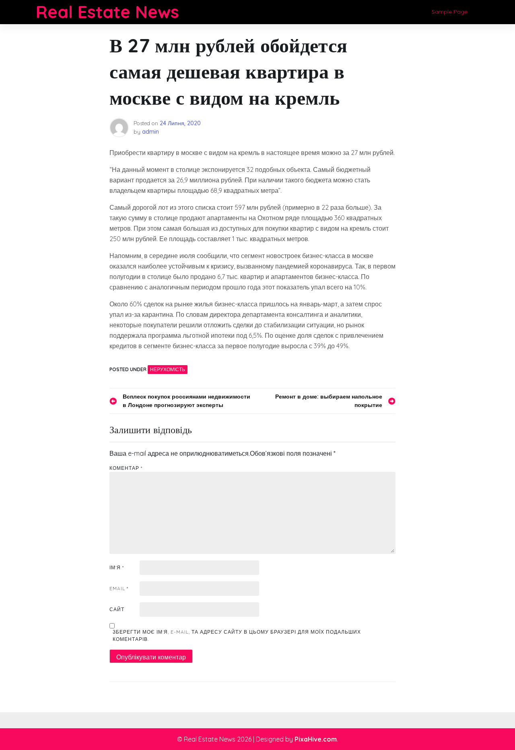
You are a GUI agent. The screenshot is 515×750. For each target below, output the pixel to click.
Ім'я (116, 567)
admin (150, 131)
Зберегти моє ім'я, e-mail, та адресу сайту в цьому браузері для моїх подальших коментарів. (237, 635)
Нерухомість (167, 369)
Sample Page (450, 11)
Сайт (116, 609)
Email (118, 588)
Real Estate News (107, 12)
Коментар (125, 468)
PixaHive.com (316, 739)
